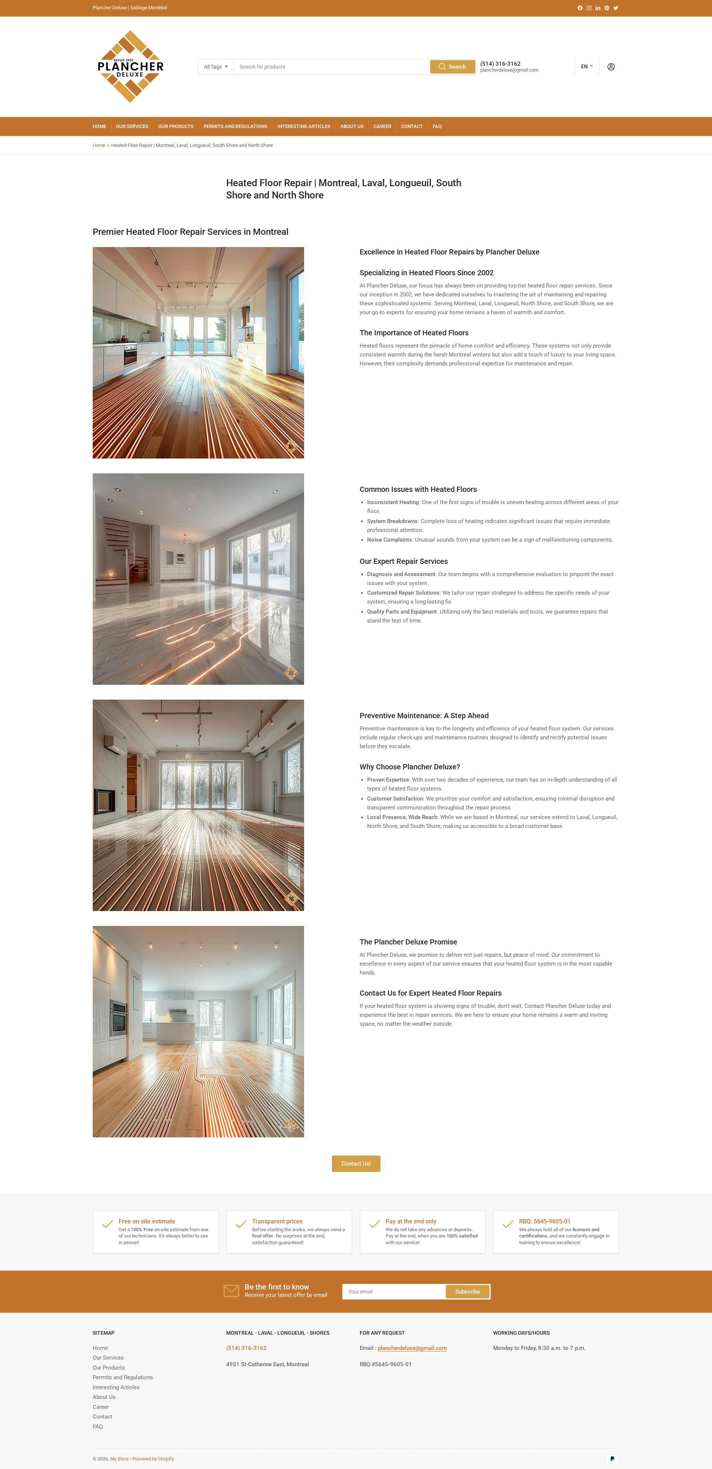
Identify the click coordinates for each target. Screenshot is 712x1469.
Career (382, 126)
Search (457, 66)
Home (99, 126)
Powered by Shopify (153, 1459)
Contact (412, 126)
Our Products (176, 126)
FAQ (437, 126)
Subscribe (467, 1291)
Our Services (132, 126)
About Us (352, 126)
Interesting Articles (303, 126)
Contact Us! (356, 1163)
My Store (119, 1459)
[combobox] (355, 67)
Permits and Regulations (235, 126)
